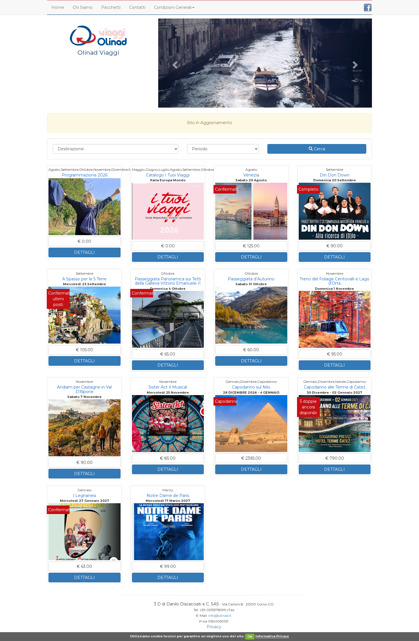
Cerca (319, 148)
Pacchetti (111, 7)
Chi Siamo (83, 7)
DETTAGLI (84, 252)
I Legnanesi (84, 495)
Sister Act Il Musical (168, 387)
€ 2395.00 (251, 458)
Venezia (251, 175)
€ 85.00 (168, 458)
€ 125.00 (251, 245)
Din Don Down (334, 175)
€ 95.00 (334, 354)
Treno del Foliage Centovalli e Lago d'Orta (334, 281)
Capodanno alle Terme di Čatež (334, 387)
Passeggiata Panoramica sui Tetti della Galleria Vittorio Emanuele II (168, 281)
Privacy (214, 626)
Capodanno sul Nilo (251, 387)
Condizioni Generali (173, 7)
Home (57, 7)
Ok (249, 636)
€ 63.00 (84, 566)
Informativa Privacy (272, 636)
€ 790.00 (334, 458)
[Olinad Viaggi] (98, 35)
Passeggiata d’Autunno (251, 279)
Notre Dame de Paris (168, 495)
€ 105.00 (84, 349)
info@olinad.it (219, 615)
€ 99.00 (168, 566)
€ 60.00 (251, 349)
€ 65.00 (167, 354)
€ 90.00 (334, 245)
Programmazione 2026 (84, 175)
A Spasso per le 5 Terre (84, 279)
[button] (174, 63)
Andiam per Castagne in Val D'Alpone (84, 389)
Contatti (137, 7)
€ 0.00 (84, 241)
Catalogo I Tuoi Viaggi (168, 175)
